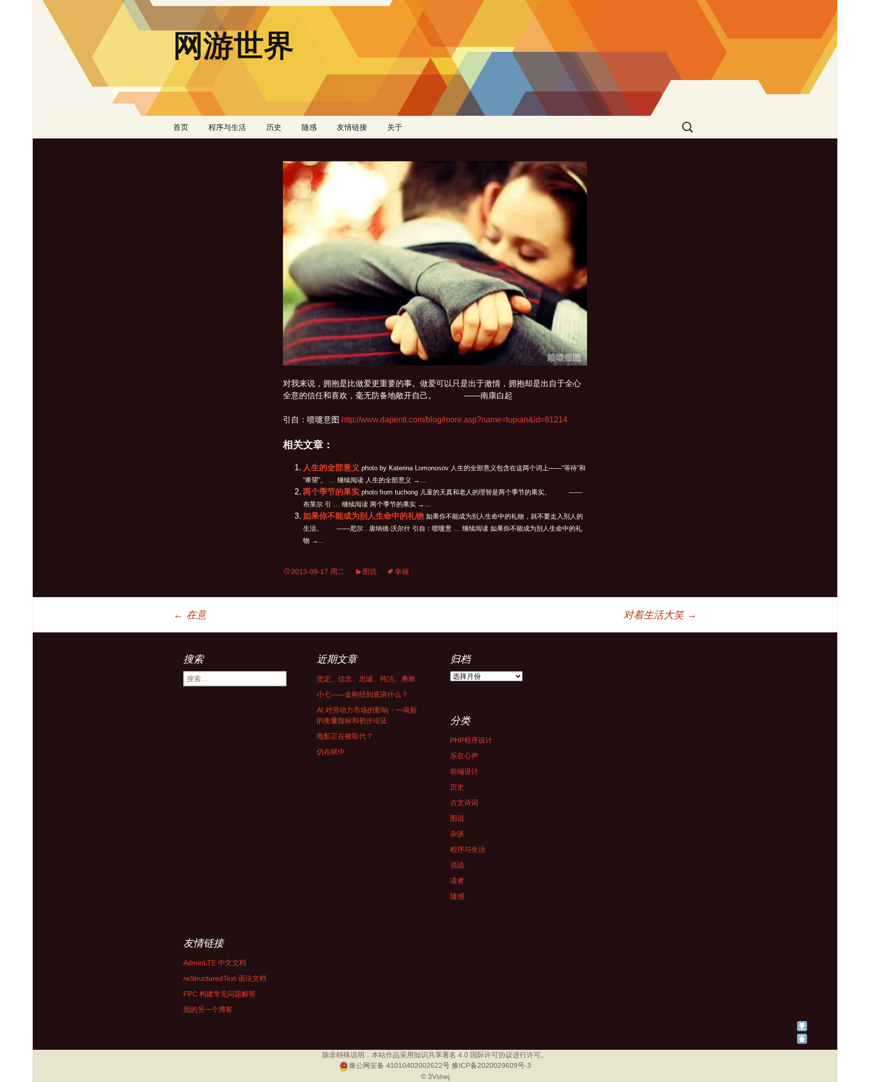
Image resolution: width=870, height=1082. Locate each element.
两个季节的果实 (331, 491)
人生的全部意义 (331, 467)
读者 (457, 881)
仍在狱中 (331, 752)
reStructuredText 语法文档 (224, 978)
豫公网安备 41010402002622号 (399, 1065)
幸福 (402, 571)
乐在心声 (464, 756)
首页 (180, 127)
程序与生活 (227, 127)
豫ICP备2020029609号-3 (491, 1065)
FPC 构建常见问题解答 (219, 994)
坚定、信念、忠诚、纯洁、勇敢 (366, 679)
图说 (369, 571)
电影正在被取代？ (345, 736)
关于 (394, 127)
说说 (457, 865)
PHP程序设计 (471, 740)
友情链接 (352, 127)
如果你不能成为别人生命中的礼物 (363, 516)
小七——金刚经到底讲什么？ (362, 694)
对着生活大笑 (660, 614)
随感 (309, 127)
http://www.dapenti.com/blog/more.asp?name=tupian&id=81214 (454, 419)
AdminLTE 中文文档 (214, 963)
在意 (189, 614)
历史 (273, 127)
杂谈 (457, 834)
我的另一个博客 (208, 1009)
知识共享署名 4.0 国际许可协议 (463, 1055)
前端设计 (464, 771)
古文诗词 (464, 803)
